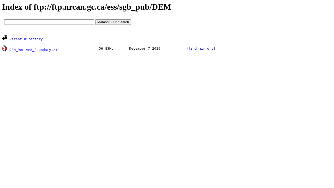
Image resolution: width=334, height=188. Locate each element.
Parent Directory (26, 39)
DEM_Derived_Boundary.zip (34, 50)
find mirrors (200, 48)
